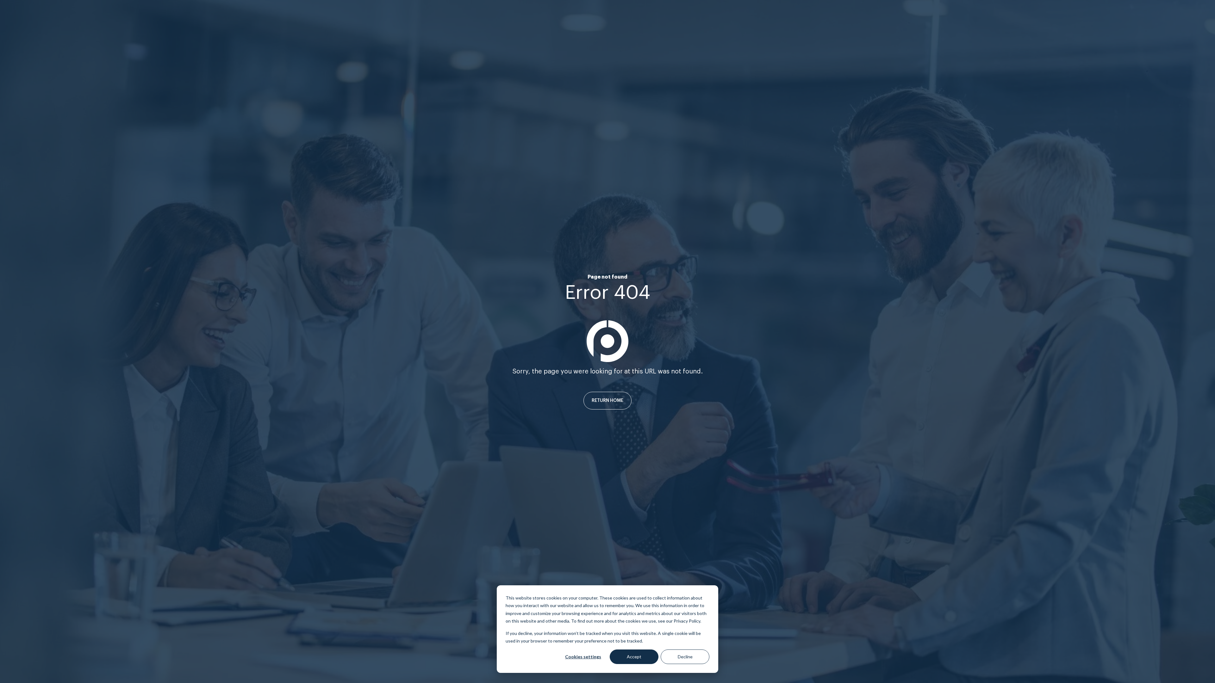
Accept (634, 656)
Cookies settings (583, 656)
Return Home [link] (607, 400)
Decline (685, 656)
